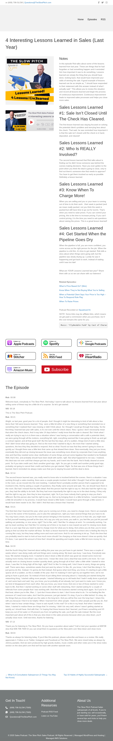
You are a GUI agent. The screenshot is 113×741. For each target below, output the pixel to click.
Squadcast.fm (85, 310)
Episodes (92, 19)
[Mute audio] (38, 124)
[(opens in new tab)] (21, 343)
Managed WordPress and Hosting (89, 735)
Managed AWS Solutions (56, 738)
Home (81, 19)
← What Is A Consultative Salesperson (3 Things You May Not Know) (31, 676)
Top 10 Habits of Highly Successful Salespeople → (85, 675)
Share (51, 129)
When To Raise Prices (68, 301)
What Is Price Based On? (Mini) (73, 286)
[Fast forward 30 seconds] (53, 124)
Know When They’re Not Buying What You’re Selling (81, 290)
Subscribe (41, 129)
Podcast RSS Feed (49, 712)
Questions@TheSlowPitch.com (37, 2)
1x (48, 124)
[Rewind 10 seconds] (42, 124)
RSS (103, 19)
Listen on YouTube (49, 716)
